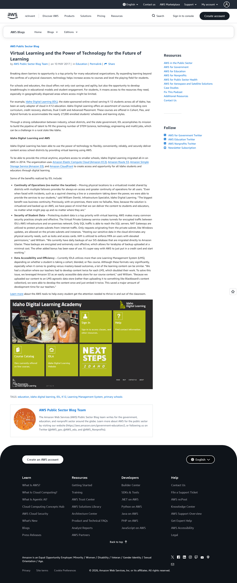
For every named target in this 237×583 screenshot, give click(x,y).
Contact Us (170, 100)
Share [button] (111, 63)
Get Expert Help (181, 520)
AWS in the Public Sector (178, 62)
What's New (29, 520)
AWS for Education (175, 71)
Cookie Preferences (65, 570)
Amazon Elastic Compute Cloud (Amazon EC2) (80, 161)
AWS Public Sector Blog (24, 46)
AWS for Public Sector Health (180, 79)
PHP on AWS (129, 520)
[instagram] (190, 558)
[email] (172, 565)
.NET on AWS (129, 499)
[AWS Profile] (227, 4)
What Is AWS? (31, 485)
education (23, 396)
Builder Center (130, 485)
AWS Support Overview (186, 513)
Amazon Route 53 (118, 161)
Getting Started (82, 485)
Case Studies (171, 87)
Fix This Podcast (173, 91)
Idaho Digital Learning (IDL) (42, 101)
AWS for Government (176, 67)
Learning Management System (85, 396)
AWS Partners (81, 535)
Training (77, 492)
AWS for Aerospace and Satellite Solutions (188, 83)
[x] (172, 558)
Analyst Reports (82, 528)
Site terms (42, 570)
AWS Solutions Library (86, 506)
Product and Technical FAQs (90, 520)
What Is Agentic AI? (34, 499)
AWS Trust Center (83, 499)
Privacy (26, 570)
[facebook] (178, 558)
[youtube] (202, 558)
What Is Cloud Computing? (39, 492)
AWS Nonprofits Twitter (181, 143)
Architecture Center (84, 513)
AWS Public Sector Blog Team (31, 63)
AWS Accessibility (182, 528)
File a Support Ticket (184, 492)
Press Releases (31, 535)
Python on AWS (131, 506)
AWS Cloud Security (35, 513)
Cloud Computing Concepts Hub (43, 506)
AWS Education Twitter (181, 139)
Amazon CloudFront (61, 166)
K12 (64, 396)
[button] (50, 16)
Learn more (16, 293)
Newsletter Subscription (181, 147)
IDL (58, 396)
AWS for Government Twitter (184, 135)
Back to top (116, 541)
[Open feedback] (233, 291)
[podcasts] (208, 558)
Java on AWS (129, 513)
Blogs (26, 528)
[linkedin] (184, 558)
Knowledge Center (183, 506)
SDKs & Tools (130, 492)
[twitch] (196, 558)
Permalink (95, 63)
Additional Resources (176, 96)
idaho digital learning (42, 396)
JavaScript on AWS (133, 528)
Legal (174, 535)
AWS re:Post (179, 499)
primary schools (113, 396)
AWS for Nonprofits (175, 75)
